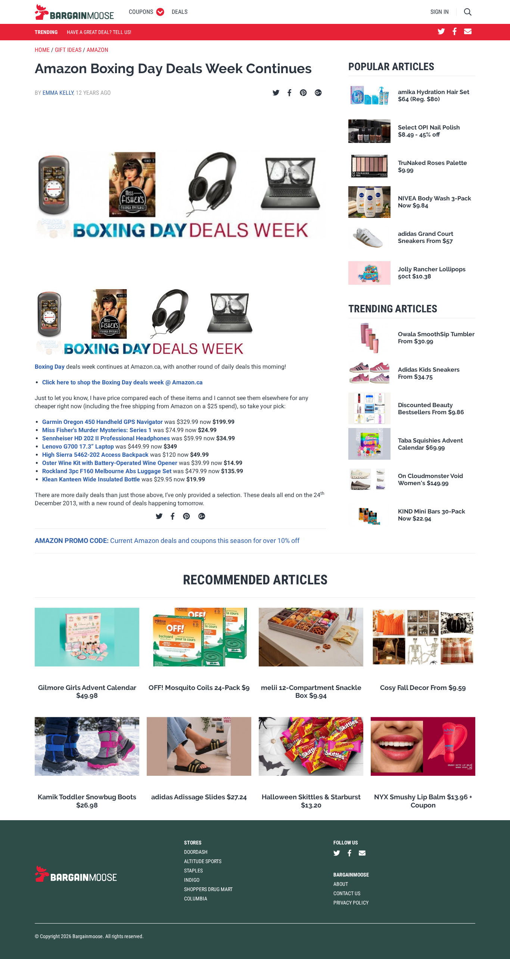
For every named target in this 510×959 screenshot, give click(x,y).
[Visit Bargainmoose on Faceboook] (454, 32)
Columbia (195, 899)
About (340, 884)
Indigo (191, 880)
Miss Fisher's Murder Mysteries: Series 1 (97, 430)
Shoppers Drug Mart (208, 889)
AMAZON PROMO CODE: (72, 540)
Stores (193, 843)
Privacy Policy (350, 903)
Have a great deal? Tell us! (99, 32)
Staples (193, 871)
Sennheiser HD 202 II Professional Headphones (106, 438)
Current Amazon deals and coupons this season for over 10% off (204, 540)
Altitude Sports (202, 861)
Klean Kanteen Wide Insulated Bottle (91, 479)
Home (42, 49)
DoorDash (196, 852)
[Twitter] (276, 92)
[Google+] (318, 92)
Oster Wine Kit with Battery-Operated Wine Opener (109, 462)
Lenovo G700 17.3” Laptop (78, 446)
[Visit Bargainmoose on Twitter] (441, 32)
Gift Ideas (68, 49)
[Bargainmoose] (74, 12)
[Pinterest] (303, 92)
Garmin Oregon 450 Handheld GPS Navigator (102, 421)
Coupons (141, 11)
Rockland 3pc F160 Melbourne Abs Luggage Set (106, 471)
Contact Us (346, 893)
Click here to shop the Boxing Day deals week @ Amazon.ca (122, 382)
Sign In (439, 11)
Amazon (97, 49)
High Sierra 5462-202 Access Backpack (95, 454)
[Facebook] (289, 92)
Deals (179, 11)
